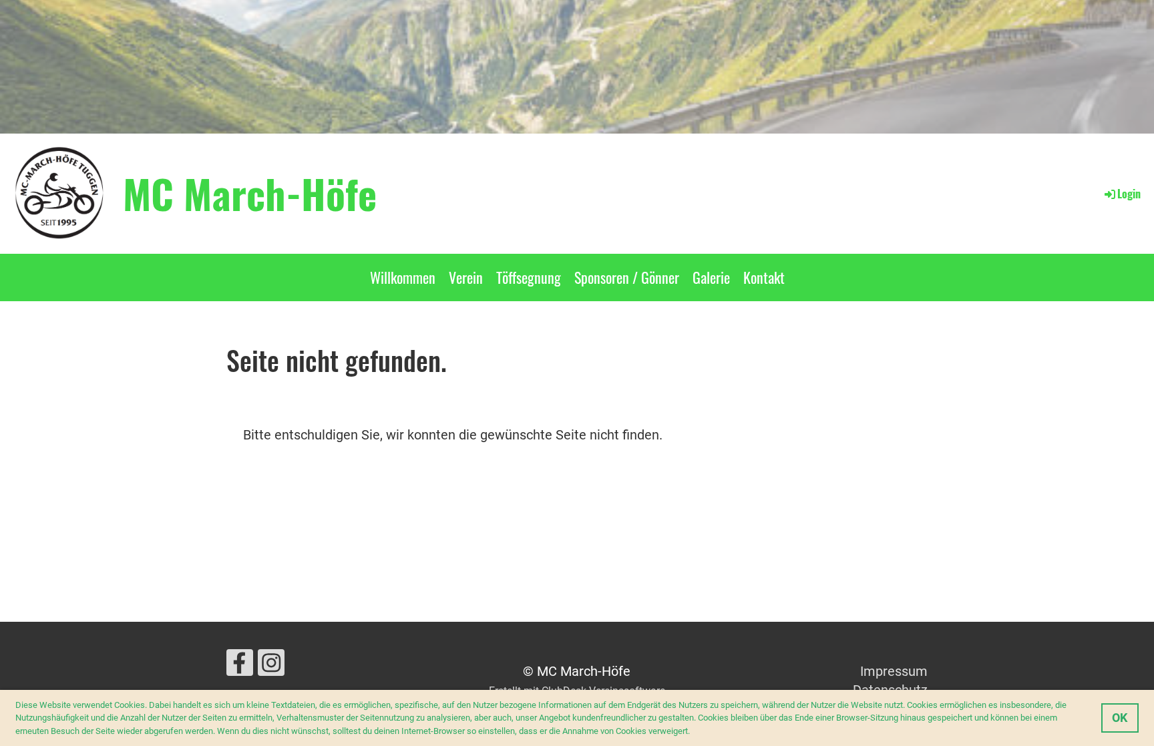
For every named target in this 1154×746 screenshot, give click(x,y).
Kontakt (764, 277)
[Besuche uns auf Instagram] (271, 667)
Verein (466, 277)
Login (1129, 194)
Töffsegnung (528, 277)
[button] (693, 731)
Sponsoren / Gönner (626, 277)
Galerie (711, 277)
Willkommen (402, 277)
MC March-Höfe (250, 193)
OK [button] (1119, 718)
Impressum (894, 671)
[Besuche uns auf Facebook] (239, 667)
